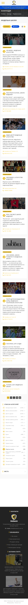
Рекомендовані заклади (15, 547)
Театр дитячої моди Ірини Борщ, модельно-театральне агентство (15, 301)
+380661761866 (8, 190)
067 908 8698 (7, 111)
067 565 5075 (7, 275)
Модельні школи (7, 47)
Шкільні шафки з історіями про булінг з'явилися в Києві (14, 567)
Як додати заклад (14, 541)
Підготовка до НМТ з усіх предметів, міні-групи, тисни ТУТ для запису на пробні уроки (14, 7)
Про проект (14, 536)
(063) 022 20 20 (8, 153)
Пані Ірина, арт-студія (13, 343)
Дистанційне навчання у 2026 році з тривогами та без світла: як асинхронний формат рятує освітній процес (14, 589)
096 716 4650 (7, 231)
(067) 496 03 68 (8, 360)
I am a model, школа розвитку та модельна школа (14, 256)
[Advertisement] (14, 493)
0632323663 (7, 391)
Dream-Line (18, 602)
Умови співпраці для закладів (14, 544)
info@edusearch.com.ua (17, 528)
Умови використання (14, 539)
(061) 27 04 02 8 (8, 319)
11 (17, 397)
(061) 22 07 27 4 (8, 68)
